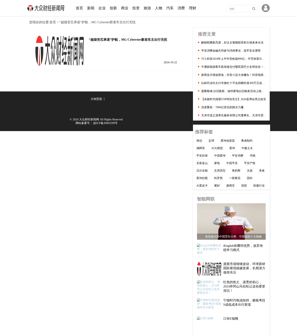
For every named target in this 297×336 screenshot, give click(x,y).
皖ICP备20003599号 (105, 123)
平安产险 (249, 163)
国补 (250, 178)
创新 (113, 8)
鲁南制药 (247, 140)
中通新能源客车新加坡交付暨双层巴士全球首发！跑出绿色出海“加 (234, 66)
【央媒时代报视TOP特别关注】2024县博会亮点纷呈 (233, 99)
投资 (136, 8)
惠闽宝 (230, 185)
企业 (102, 8)
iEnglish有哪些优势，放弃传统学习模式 (243, 248)
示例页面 (96, 99)
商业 (124, 8)
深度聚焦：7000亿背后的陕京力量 (222, 107)
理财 (192, 8)
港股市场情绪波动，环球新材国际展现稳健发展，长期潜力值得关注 (244, 268)
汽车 (170, 8)
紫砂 (217, 185)
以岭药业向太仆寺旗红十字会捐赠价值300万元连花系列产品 (234, 83)
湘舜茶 (200, 148)
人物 (158, 8)
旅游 (147, 8)
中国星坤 (219, 155)
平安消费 (237, 155)
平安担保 (202, 155)
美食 (262, 170)
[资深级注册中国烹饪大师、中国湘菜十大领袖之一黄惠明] (231, 222)
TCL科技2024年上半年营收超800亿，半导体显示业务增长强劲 (234, 58)
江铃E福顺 (230, 318)
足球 (211, 140)
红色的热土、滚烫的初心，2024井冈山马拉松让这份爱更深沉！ (244, 286)
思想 (244, 185)
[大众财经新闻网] (46, 10)
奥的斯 (236, 170)
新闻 (90, 8)
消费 (181, 8)
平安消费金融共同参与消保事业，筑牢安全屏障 (231, 50)
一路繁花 (234, 178)
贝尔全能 (202, 170)
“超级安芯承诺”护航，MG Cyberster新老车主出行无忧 (128, 39)
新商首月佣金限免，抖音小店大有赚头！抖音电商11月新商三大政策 (234, 74)
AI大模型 (217, 148)
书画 (252, 155)
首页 (79, 8)
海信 (199, 140)
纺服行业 (259, 185)
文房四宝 (219, 170)
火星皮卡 (202, 185)
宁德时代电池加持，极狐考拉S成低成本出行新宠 (244, 302)
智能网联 (206, 198)
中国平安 (232, 163)
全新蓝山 (202, 163)
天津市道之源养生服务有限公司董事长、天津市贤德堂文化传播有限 (234, 115)
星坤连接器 (228, 140)
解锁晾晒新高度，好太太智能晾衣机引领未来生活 (232, 42)
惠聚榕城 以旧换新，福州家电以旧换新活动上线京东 (234, 91)
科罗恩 (218, 178)
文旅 (250, 170)
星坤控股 (202, 178)
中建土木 (247, 148)
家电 (217, 163)
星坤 (232, 148)
